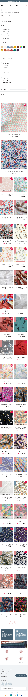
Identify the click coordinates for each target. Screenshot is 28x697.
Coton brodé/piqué (8, 82)
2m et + (6, 36)
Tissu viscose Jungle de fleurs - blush (7, 241)
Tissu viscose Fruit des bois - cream (21, 218)
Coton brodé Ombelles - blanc (21, 311)
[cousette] (14, 5)
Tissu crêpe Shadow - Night (20, 568)
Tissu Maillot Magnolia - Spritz (7, 311)
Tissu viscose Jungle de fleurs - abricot (21, 194)
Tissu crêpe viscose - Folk (20, 615)
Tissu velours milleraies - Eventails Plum (21, 545)
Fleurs (5, 65)
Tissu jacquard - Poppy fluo (21, 475)
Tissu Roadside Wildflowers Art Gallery (21, 241)
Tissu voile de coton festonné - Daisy (7, 498)
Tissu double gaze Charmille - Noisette (7, 335)
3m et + (6, 38)
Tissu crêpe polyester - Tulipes (7, 428)
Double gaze (7, 85)
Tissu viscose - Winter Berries (6, 568)
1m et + (5, 33)
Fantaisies (6, 63)
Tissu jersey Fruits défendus (20, 381)
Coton (5, 78)
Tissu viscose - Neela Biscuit (20, 405)
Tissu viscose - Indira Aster (6, 405)
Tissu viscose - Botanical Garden (20, 591)
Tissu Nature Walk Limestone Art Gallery (20, 265)
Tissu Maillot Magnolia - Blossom (21, 288)
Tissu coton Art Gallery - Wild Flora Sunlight (21, 428)
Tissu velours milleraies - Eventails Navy (7, 545)
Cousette (3, 667)
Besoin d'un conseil (6, 669)
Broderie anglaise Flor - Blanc (7, 288)
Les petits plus (5, 671)
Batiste (5, 76)
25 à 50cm (6, 29)
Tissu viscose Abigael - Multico (21, 521)
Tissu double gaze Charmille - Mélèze (21, 335)
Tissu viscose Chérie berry (7, 218)
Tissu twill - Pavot (20, 357)
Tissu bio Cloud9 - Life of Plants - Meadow (6, 521)
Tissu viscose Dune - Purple (21, 451)
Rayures (5, 67)
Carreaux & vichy (7, 58)
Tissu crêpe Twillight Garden (7, 475)
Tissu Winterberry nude (7, 194)
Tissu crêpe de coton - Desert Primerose (7, 451)
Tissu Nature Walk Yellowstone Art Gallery (7, 265)
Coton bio (6, 80)
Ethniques (6, 61)
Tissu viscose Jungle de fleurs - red (14, 171)
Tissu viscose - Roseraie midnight (7, 615)
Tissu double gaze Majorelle (7, 381)
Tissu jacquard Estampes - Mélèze (7, 358)
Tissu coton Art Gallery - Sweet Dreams (21, 498)
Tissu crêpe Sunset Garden (7, 591)
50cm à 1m (6, 31)
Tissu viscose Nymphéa (14, 134)
